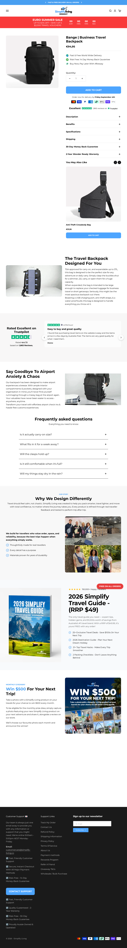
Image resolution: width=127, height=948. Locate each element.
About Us (45, 850)
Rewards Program (49, 860)
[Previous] (46, 2)
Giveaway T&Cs (48, 869)
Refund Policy (47, 832)
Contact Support (20, 891)
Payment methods (50, 855)
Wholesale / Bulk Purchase (54, 874)
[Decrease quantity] (69, 78)
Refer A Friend (48, 864)
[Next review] (121, 337)
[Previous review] (44, 337)
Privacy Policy (47, 841)
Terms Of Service (49, 846)
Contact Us (46, 827)
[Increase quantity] (82, 78)
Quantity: (71, 73)
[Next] (81, 2)
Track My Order (48, 822)
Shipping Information (51, 836)
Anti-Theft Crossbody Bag (78, 225)
